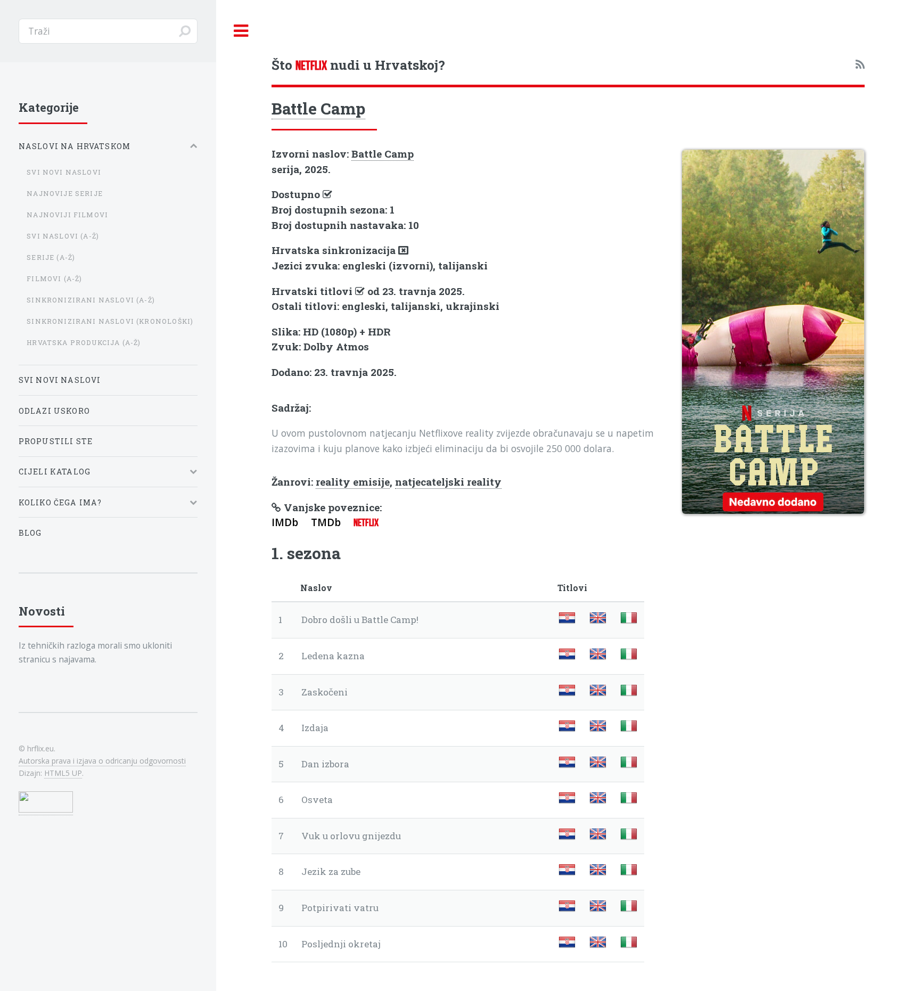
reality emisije (353, 481)
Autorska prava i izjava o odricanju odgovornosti (102, 761)
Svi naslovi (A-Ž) (63, 236)
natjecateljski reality (448, 481)
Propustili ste (56, 441)
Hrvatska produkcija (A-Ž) (84, 342)
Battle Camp (318, 108)
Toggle (241, 31)
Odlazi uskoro (54, 411)
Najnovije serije (65, 193)
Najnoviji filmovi (67, 214)
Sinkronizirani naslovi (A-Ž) (91, 300)
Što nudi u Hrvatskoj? (358, 64)
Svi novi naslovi (64, 172)
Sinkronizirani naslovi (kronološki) (110, 321)
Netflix (366, 522)
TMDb (326, 522)
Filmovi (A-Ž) (54, 278)
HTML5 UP (63, 773)
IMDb (285, 522)
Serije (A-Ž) (51, 257)
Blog (30, 533)
